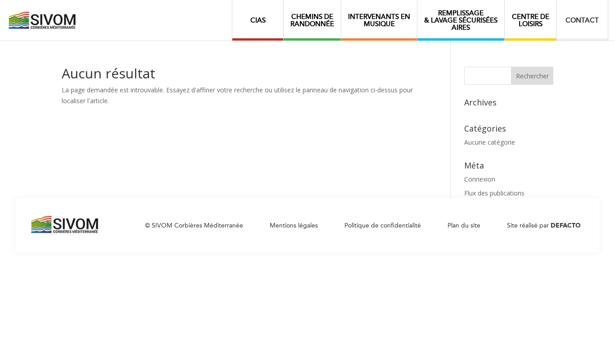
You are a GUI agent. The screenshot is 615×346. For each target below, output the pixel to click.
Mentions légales (294, 226)
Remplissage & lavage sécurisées (460, 20)
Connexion (479, 179)
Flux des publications (494, 193)
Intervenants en (379, 20)
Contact (582, 20)
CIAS (258, 20)
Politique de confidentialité (382, 226)
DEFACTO (566, 226)
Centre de (530, 20)
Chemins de (312, 20)
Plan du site (464, 226)
